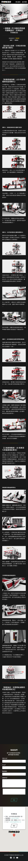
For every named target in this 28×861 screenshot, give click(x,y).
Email (4, 765)
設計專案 (24, 2)
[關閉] (22, 810)
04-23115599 (14, 818)
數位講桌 (18, 2)
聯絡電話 (4, 771)
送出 (14, 800)
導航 (14, 826)
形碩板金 (6, 2)
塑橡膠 (17, 38)
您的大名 (5, 758)
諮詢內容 (5, 778)
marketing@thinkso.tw (15, 822)
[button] (14, 833)
